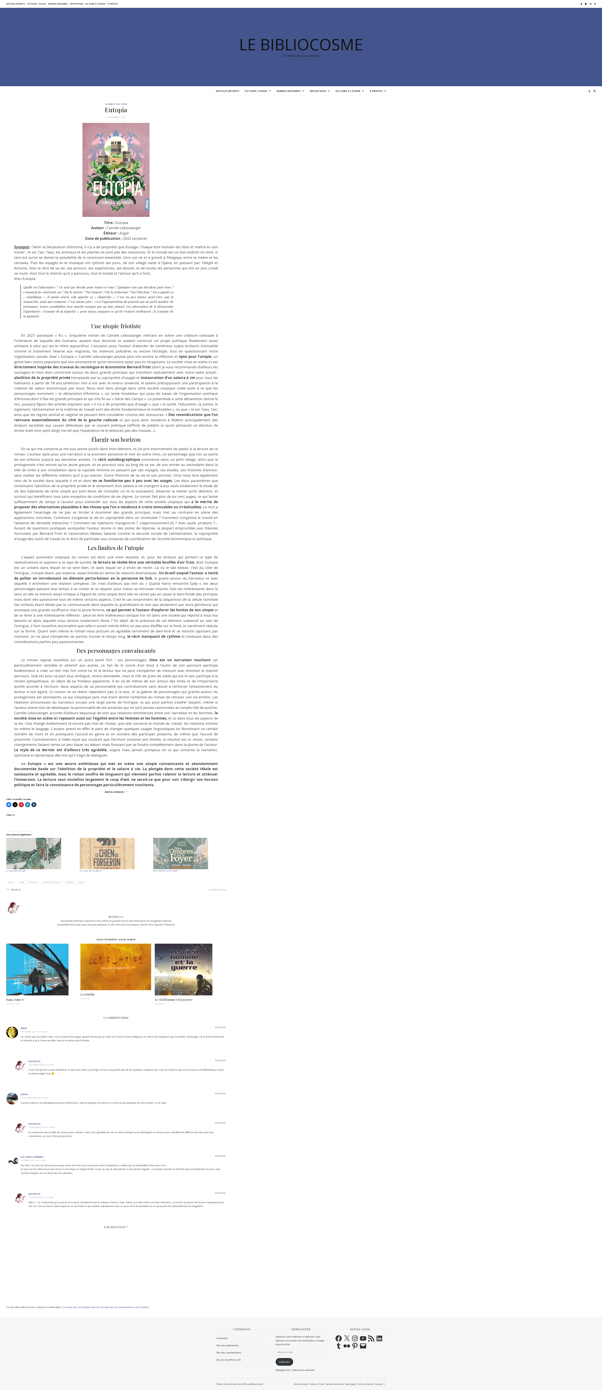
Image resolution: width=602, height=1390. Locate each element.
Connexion (221, 1338)
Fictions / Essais (36, 4)
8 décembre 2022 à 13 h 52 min (34, 1031)
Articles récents (15, 4)
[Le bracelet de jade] (41, 853)
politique (69, 882)
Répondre (220, 1027)
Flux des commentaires (228, 1352)
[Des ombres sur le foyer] (188, 853)
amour (11, 882)
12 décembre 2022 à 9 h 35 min (42, 1127)
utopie (81, 882)
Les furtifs (87, 994)
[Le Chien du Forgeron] (115, 853)
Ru (60, 335)
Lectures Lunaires (32, 1156)
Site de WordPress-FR (228, 1359)
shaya (24, 1094)
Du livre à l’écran (95, 4)
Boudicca (16, 889)
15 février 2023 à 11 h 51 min (41, 1197)
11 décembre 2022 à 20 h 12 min (34, 1098)
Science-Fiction (116, 104)
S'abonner (284, 1361)
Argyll (21, 882)
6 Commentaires (217, 889)
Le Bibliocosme (301, 44)
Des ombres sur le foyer (165, 870)
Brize (24, 1028)
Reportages (76, 4)
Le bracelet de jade (16, 870)
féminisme (33, 882)
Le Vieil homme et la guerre (174, 999)
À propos (113, 4)
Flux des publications (227, 1345)
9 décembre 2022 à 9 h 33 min (41, 1065)
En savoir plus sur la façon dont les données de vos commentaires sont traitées (106, 1307)
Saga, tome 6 (15, 999)
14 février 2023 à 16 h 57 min (33, 1160)
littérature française (52, 882)
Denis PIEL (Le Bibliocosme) (250, 1384)
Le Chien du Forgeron (91, 870)
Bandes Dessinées (58, 4)
